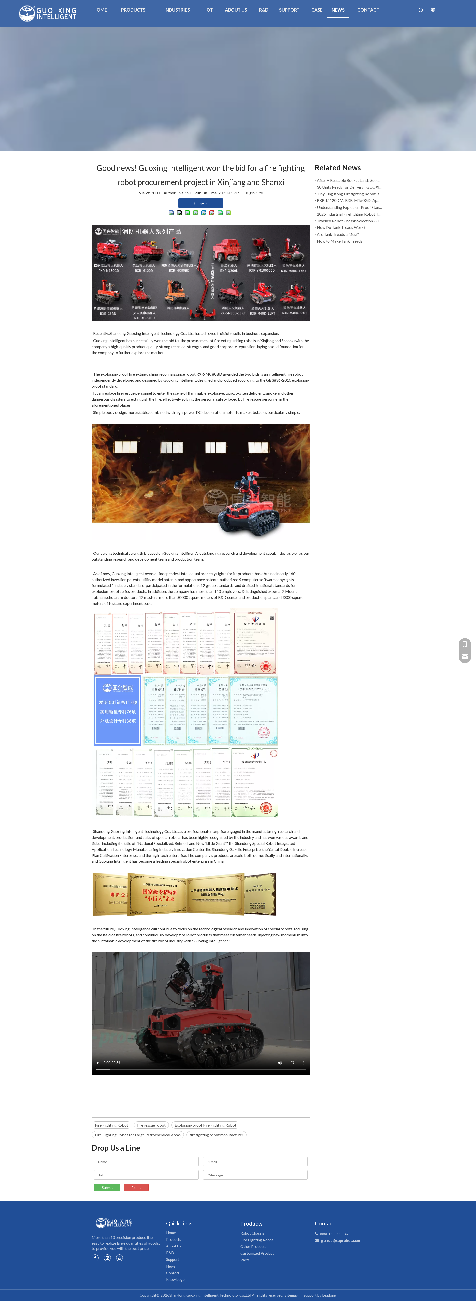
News (170, 1266)
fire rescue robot (151, 1125)
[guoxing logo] (114, 1223)
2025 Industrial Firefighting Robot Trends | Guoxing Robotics (349, 214)
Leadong (329, 1295)
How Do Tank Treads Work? (341, 227)
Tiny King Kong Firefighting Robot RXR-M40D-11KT (349, 193)
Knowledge (175, 1279)
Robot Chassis (252, 1233)
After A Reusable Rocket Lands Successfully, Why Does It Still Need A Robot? (349, 180)
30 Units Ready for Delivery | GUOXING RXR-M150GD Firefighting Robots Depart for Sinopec (349, 187)
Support (172, 1259)
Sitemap (291, 1295)
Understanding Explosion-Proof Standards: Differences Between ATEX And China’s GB (349, 207)
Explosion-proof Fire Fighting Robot (205, 1125)
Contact (172, 1273)
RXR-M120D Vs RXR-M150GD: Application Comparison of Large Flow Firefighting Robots (349, 200)
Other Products (253, 1246)
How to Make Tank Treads (339, 241)
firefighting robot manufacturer (216, 1134)
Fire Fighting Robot (111, 1125)
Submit (107, 1187)
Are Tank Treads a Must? (338, 234)
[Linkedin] (107, 1257)
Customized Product (257, 1253)
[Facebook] (95, 1257)
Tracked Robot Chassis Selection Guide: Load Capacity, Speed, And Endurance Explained (349, 220)
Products (173, 1239)
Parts (245, 1260)
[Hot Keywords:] (421, 10)
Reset (136, 1187)
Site (259, 192)
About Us (173, 1246)
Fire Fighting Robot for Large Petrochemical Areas (138, 1134)
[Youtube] (119, 1257)
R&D (170, 1252)
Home (171, 1232)
